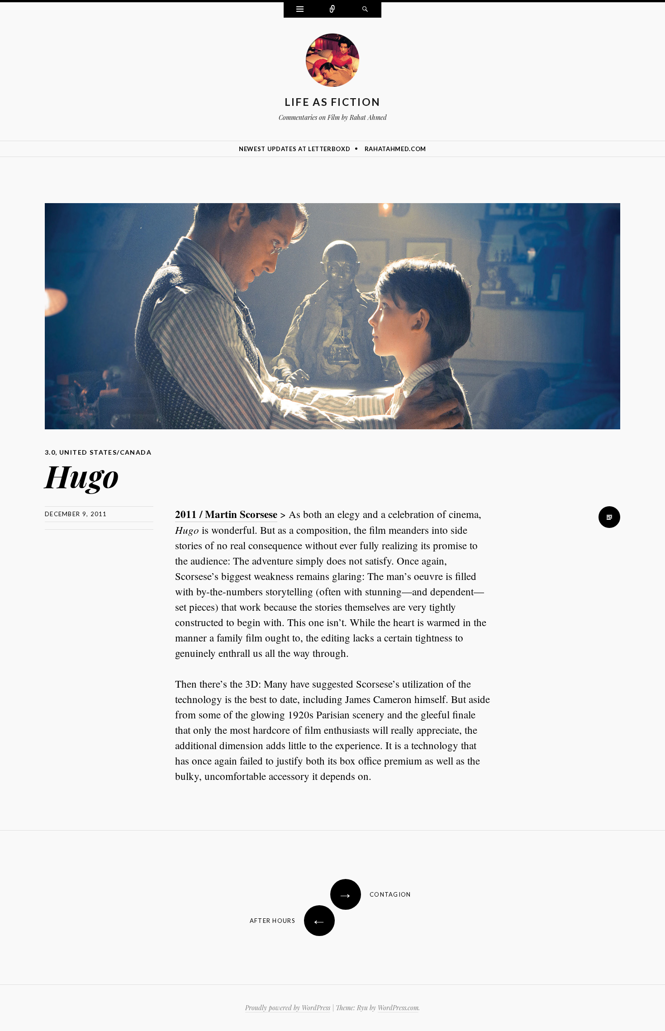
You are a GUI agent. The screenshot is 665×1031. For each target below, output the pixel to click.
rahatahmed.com (395, 148)
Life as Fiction (333, 101)
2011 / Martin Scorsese (226, 514)
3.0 (50, 452)
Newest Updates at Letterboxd (294, 148)
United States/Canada (105, 452)
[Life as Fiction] (332, 62)
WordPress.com (398, 1007)
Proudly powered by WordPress (287, 1007)
